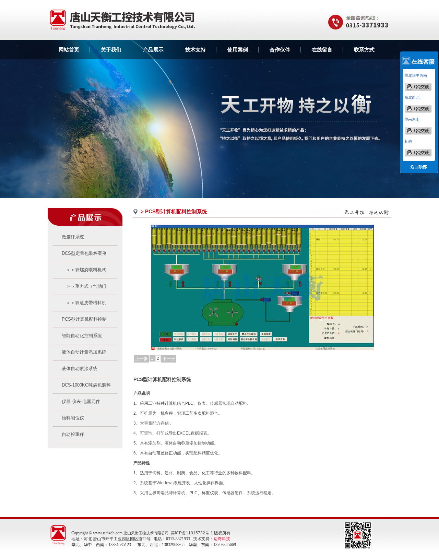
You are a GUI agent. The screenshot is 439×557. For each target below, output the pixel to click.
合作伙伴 (280, 49)
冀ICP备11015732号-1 (192, 533)
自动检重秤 (68, 434)
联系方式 (364, 49)
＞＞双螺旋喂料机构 (79, 269)
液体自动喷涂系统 (75, 368)
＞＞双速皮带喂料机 (79, 302)
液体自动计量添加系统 (79, 352)
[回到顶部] (419, 171)
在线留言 (322, 49)
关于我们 (111, 49)
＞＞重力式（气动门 (79, 286)
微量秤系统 (68, 236)
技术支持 (195, 49)
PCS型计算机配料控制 (80, 319)
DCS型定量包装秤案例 (80, 253)
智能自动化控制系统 (77, 335)
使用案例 (237, 49)
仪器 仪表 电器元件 (76, 401)
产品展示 (153, 49)
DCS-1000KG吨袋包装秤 (82, 385)
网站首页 (69, 49)
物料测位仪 (68, 417)
